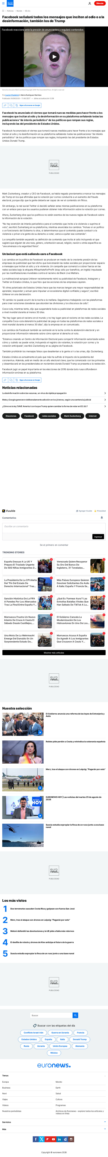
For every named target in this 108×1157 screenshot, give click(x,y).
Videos (5, 1105)
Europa (5, 1082)
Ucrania (41, 1046)
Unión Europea (60, 1046)
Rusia (26, 1046)
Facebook (29, 416)
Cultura (59, 1099)
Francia (80, 1032)
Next (4, 1093)
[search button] (75, 1015)
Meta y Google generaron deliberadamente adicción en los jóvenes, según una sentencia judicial (46, 399)
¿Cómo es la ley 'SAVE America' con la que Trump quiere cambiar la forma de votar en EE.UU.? (45, 406)
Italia (62, 1039)
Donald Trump (80, 1039)
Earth (58, 1088)
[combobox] (54, 1015)
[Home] (3, 11)
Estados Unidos (29, 1039)
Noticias (10, 11)
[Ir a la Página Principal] (10, 3)
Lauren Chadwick (12, 95)
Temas (5, 1075)
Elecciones (11, 416)
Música (54, 1053)
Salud (58, 1093)
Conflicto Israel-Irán (33, 1032)
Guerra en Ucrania (60, 1032)
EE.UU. (28, 11)
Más (4, 1129)
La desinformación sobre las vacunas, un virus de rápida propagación (34, 393)
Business (6, 1088)
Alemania (79, 1046)
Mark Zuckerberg (72, 416)
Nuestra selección (17, 708)
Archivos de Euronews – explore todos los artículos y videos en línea (80, 1112)
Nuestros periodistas (11, 1111)
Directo (100, 3)
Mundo (19, 11)
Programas (61, 1105)
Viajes (5, 1099)
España (48, 1039)
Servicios (6, 1122)
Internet (92, 416)
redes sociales (49, 416)
